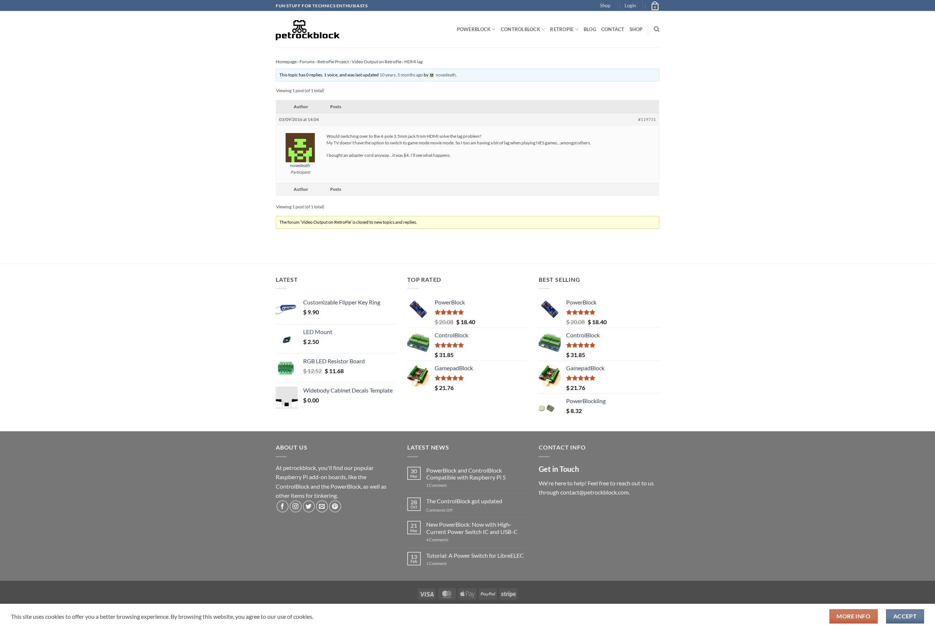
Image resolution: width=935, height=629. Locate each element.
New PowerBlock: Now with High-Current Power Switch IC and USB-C (472, 528)
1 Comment (448, 485)
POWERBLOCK (474, 29)
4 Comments (448, 539)
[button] (630, 5)
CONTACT (613, 29)
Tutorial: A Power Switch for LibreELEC (475, 555)
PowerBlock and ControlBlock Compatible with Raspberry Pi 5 (466, 474)
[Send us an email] (322, 506)
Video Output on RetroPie (376, 61)
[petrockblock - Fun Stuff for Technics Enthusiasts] (308, 29)
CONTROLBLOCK (520, 29)
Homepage (286, 61)
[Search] (656, 29)
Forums (306, 61)
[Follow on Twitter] (309, 506)
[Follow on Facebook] (282, 506)
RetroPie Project (333, 61)
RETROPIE (561, 29)
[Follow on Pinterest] (335, 506)
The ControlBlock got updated (464, 500)
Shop (605, 5)
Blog (590, 29)
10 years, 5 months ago (401, 74)
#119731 (647, 119)
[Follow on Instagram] (296, 506)
